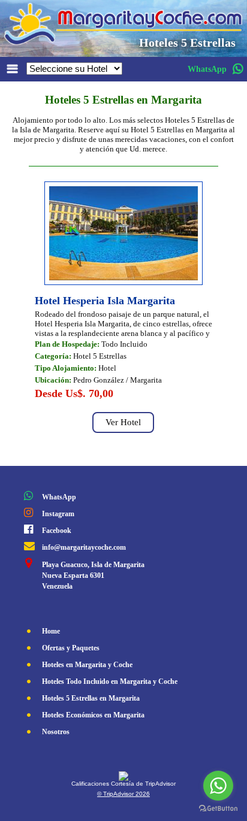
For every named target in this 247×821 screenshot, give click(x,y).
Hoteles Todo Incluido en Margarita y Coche (109, 681)
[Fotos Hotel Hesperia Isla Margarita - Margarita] (123, 277)
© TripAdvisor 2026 (123, 793)
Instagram (58, 514)
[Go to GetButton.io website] (218, 809)
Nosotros (56, 732)
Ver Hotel (123, 422)
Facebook (56, 530)
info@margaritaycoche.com (84, 547)
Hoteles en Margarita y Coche (87, 665)
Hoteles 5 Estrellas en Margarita (91, 698)
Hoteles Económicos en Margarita (93, 715)
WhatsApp (59, 497)
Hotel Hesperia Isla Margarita (105, 301)
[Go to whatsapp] (218, 786)
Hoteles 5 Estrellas (187, 42)
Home (51, 631)
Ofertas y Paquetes (71, 648)
